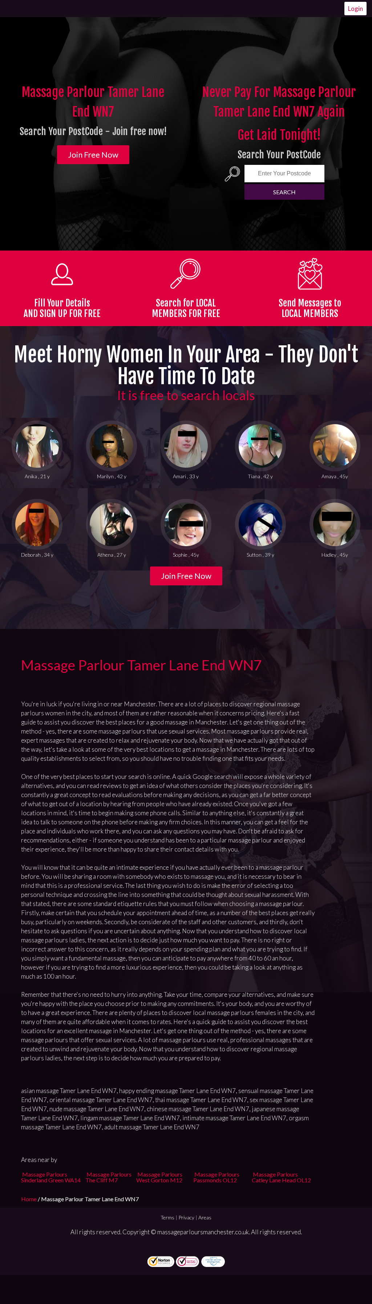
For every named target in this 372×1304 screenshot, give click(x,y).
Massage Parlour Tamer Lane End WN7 (141, 665)
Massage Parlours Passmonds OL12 (216, 1177)
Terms (167, 1217)
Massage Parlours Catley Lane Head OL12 (281, 1177)
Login (355, 8)
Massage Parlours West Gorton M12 (159, 1177)
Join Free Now (93, 154)
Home (29, 1198)
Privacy (186, 1217)
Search (284, 191)
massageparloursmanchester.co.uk (203, 1232)
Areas (204, 1217)
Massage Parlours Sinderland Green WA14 (51, 1177)
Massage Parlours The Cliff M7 (108, 1177)
